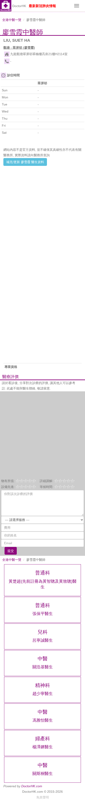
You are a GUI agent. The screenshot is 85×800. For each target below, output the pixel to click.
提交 (10, 551)
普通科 (42, 573)
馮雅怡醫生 (42, 720)
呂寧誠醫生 (42, 640)
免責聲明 (42, 797)
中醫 (43, 659)
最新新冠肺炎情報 (42, 6)
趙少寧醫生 (42, 693)
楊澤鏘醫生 (42, 747)
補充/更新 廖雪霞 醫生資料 (25, 162)
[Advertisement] (42, 210)
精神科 (42, 685)
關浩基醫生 (42, 667)
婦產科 (42, 738)
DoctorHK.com (31, 786)
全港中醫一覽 (11, 20)
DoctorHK (19, 6)
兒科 (43, 632)
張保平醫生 (42, 613)
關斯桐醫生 (42, 773)
